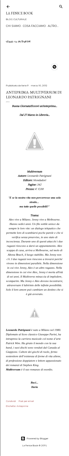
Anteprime (22, 406)
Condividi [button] (11, 401)
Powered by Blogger (37, 438)
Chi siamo (13, 26)
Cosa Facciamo (34, 26)
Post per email (26, 401)
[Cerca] (61, 6)
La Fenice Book (19, 13)
